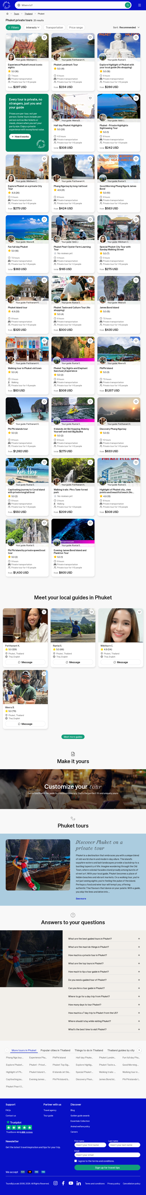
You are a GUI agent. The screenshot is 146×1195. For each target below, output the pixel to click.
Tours (16, 13)
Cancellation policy (131, 1183)
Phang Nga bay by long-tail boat (15, 1057)
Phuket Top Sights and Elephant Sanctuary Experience (62, 1064)
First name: (79, 1141)
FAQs (8, 1110)
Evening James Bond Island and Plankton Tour (38, 1079)
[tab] (24, 1050)
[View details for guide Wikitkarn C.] (120, 637)
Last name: (113, 1141)
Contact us (11, 1115)
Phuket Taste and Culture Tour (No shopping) (108, 1064)
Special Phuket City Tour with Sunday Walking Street (85, 1071)
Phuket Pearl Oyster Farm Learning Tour (15, 1086)
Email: (77, 1151)
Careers (74, 1131)
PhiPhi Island (59, 1057)
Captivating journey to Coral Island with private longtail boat (15, 1079)
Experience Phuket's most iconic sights (38, 1057)
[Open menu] (139, 5)
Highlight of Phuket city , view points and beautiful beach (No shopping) (15, 1071)
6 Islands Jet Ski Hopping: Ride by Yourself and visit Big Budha (62, 1071)
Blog (73, 1110)
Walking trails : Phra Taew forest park (108, 1071)
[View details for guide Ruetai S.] (73, 637)
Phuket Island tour (38, 1071)
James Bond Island (108, 1079)
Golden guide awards (80, 1115)
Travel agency (49, 1110)
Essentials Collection (80, 1121)
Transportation (54, 27)
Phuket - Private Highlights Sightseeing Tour (38, 1064)
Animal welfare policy (80, 1126)
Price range (76, 27)
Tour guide (48, 1115)
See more (81, 898)
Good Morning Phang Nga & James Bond (131, 1064)
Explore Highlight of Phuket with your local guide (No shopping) (85, 1064)
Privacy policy (114, 1183)
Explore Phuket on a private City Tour (15, 1064)
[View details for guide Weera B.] (25, 699)
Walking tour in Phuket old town (131, 1071)
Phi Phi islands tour (131, 1079)
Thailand (29, 13)
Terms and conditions (95, 1183)
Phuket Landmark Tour (108, 1057)
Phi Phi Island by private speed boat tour (62, 1079)
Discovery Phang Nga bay (85, 1079)
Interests (31, 27)
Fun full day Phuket (131, 1057)
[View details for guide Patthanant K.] (25, 637)
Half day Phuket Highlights (85, 1057)
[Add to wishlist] (44, 37)
